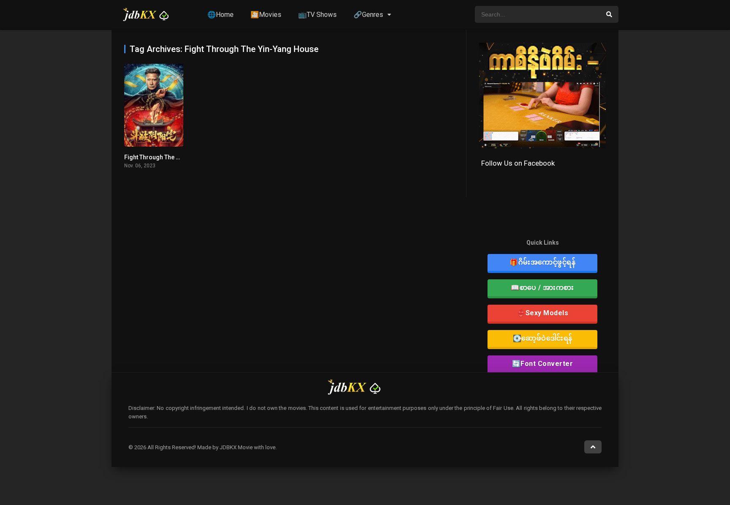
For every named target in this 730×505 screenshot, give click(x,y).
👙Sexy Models (542, 313)
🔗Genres (368, 15)
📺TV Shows (317, 15)
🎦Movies (266, 15)
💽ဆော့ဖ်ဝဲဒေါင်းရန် (542, 338)
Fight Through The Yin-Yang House (172, 157)
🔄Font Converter (542, 364)
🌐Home (220, 15)
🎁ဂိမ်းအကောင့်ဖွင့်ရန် (542, 262)
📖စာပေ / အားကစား (542, 288)
